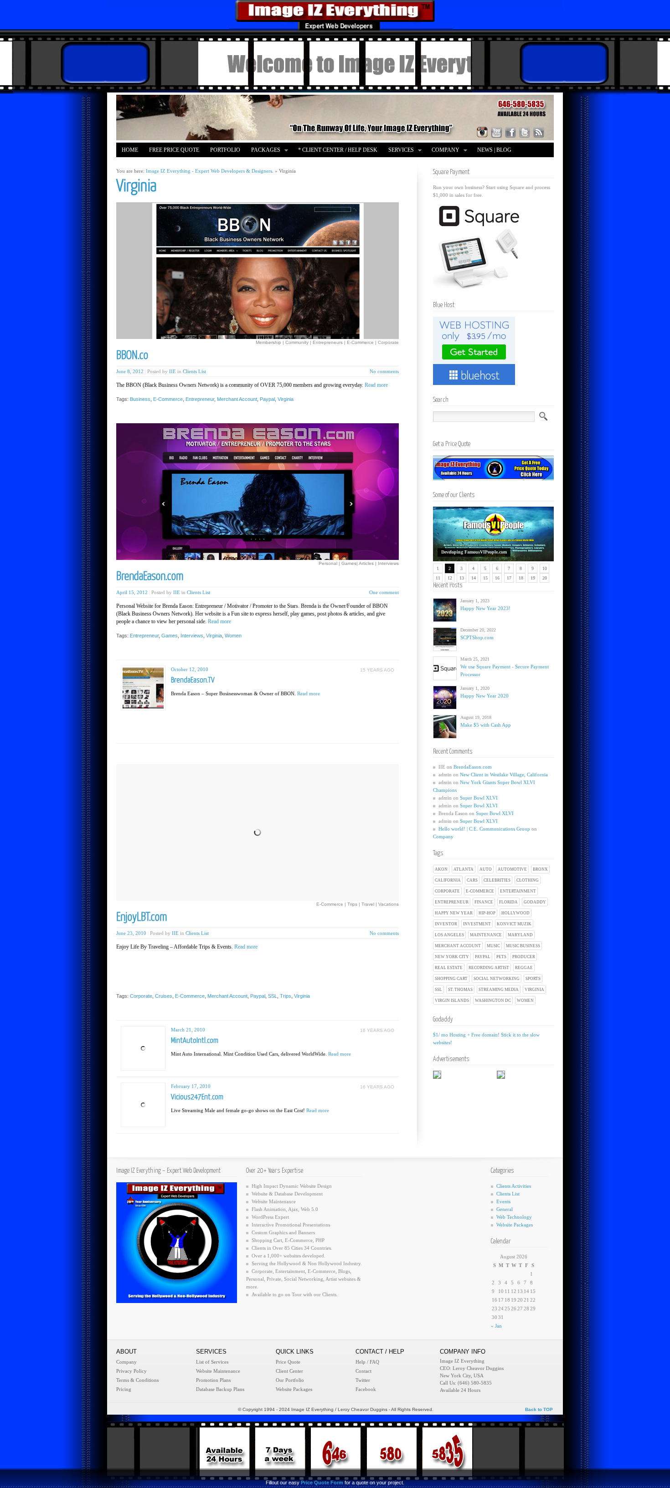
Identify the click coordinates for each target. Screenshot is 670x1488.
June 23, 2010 (131, 933)
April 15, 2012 (132, 592)
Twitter (363, 1380)
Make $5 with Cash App (485, 725)
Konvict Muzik (514, 924)
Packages (263, 150)
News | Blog (494, 150)
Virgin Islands (452, 1000)
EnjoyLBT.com (141, 917)
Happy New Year (454, 913)
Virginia (534, 989)
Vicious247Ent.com (197, 1097)
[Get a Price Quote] (493, 478)
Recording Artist (489, 967)
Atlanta (464, 869)
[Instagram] (482, 132)
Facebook (366, 1389)
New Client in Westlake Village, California (504, 774)
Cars (472, 880)
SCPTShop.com (477, 637)
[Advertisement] (283, 716)
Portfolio (225, 150)
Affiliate (135, 164)
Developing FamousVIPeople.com (474, 551)
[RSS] (539, 132)
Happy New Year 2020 (484, 695)
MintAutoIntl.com (194, 1041)
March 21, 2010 (188, 1029)
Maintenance (486, 935)
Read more (376, 385)
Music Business (523, 946)
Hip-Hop (487, 913)
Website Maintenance (218, 1371)
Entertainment (518, 891)
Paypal (482, 956)
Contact (363, 1371)
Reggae (524, 967)
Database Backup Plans (220, 1389)
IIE (172, 371)
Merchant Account (458, 946)
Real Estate (449, 967)
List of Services (212, 1362)
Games (169, 635)
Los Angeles (449, 935)
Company (442, 150)
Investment (477, 924)
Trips (285, 996)
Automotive (512, 869)
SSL (438, 989)
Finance (483, 902)
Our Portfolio (290, 1380)
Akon (441, 869)
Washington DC (493, 1000)
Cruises (163, 996)
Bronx (540, 869)
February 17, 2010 (191, 1086)
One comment (384, 592)
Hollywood (515, 913)
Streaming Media (499, 989)
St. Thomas (460, 989)
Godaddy (535, 902)
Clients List (194, 371)
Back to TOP (539, 1409)
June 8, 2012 (130, 371)
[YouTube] (496, 132)
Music (493, 946)
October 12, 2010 (189, 669)
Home (130, 150)
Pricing (123, 1389)
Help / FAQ (367, 1362)
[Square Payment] (478, 288)
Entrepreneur (452, 902)
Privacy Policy (131, 1371)
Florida (508, 902)
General (504, 1209)
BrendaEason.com (473, 767)
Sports (533, 978)
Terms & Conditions (137, 1380)
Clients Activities (513, 1186)
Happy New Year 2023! (485, 608)
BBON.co (132, 355)
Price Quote (288, 1362)
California (448, 880)
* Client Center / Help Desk (337, 150)
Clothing (527, 880)
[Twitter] (525, 132)
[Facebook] (510, 132)
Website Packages (514, 1224)
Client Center (289, 1371)
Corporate (447, 891)
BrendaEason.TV (193, 680)
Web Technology (514, 1217)
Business (140, 399)
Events (503, 1201)
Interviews (191, 635)
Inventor (446, 924)
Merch (170, 164)
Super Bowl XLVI (479, 797)
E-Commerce (480, 891)
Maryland (520, 935)
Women (525, 1000)
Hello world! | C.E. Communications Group (484, 828)
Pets (501, 956)
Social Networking (497, 978)
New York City (452, 956)
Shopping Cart (451, 978)
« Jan (496, 1326)
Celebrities (497, 880)
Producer (523, 956)
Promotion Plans (213, 1380)
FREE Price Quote (174, 150)
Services (398, 150)
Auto (485, 869)
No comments (384, 371)
